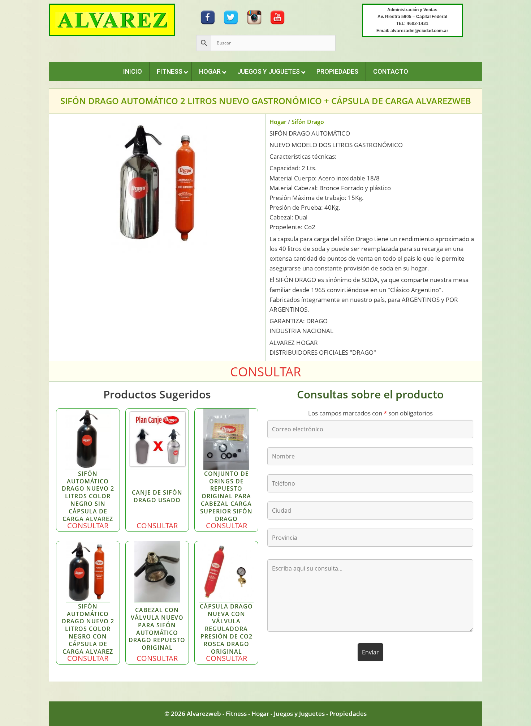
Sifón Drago (308, 122)
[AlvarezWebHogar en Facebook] (208, 17)
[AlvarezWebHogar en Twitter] (231, 17)
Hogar (277, 122)
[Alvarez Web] (112, 19)
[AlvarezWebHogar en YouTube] (277, 17)
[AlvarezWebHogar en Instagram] (254, 17)
